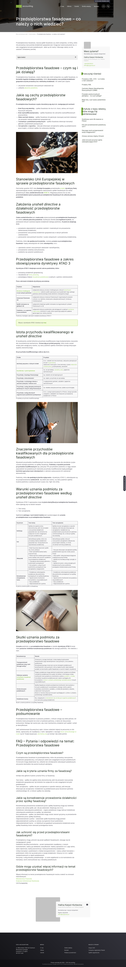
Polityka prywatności (70, 952)
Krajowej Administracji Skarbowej (27, 881)
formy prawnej (33, 275)
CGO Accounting (22, 944)
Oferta (69, 6)
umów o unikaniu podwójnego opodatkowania (57, 680)
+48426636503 (88, 63)
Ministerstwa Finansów (24, 879)
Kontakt (96, 6)
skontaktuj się (42, 734)
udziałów (57, 370)
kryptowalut (51, 362)
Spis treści (21, 57)
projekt (62, 188)
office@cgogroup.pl (89, 65)
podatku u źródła (69, 676)
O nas (62, 6)
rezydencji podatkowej (40, 277)
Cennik (76, 6)
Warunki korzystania (78, 964)
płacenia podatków (30, 88)
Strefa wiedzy (86, 6)
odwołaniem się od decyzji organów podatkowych (61, 698)
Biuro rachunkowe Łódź (21, 34)
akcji (61, 370)
